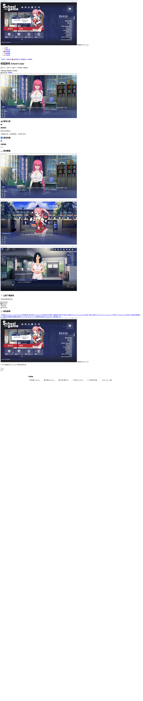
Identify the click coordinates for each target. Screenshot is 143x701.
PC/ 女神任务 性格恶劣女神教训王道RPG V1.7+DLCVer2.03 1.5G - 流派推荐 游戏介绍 (23, 316)
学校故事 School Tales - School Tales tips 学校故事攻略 (15, 315)
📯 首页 (6, 47)
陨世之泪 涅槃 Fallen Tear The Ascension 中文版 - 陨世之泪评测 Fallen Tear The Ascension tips (87, 315)
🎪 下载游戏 (7, 55)
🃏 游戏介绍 (7, 49)
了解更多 (9, 72)
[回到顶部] (2, 370)
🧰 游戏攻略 (7, 51)
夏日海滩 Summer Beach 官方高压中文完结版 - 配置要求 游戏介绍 (46, 315)
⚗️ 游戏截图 (7, 53)
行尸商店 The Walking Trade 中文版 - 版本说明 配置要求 (126, 315)
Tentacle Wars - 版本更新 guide (53, 316)
